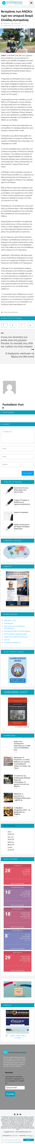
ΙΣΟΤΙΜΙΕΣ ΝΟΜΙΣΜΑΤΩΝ (12, 642)
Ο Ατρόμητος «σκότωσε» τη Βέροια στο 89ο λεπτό (19, 355)
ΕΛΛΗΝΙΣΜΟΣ (6, 23)
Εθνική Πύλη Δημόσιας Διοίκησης (16, 637)
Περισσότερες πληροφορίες (15, 1142)
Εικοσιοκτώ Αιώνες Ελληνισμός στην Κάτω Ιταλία (21, 490)
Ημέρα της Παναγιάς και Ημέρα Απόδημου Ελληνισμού (22, 526)
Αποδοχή (28, 1140)
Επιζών (11, 312)
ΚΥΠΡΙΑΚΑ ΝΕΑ (8, 623)
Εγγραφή (10, 1094)
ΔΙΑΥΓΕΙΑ (7, 640)
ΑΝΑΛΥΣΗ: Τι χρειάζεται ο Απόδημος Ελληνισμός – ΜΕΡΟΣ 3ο (22, 797)
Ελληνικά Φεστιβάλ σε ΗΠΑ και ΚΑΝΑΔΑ (17, 631)
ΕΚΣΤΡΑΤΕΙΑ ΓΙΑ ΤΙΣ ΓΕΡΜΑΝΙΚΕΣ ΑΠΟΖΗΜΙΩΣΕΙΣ (14, 627)
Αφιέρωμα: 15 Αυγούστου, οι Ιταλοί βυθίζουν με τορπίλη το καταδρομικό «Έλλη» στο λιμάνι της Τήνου (22, 762)
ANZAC (6, 312)
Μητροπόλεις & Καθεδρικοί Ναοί (15, 634)
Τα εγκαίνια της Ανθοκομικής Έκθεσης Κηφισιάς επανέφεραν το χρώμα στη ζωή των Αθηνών (22, 781)
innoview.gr (29, 1135)
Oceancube (14, 1135)
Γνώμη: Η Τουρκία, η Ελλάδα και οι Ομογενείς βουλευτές (22, 502)
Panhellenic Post (17, 23)
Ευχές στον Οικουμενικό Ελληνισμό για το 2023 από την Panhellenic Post (22, 745)
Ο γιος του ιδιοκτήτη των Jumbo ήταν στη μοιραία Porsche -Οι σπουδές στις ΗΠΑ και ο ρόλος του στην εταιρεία (17, 341)
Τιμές (15, 312)
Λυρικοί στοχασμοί (21, 512)
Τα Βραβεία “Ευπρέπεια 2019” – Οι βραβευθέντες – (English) (22, 811)
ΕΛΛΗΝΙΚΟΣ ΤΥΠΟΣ (10, 620)
